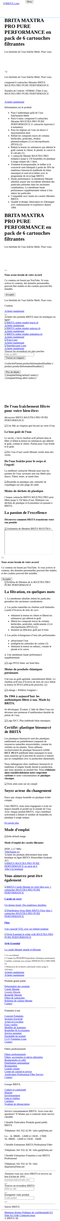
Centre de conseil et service (18, 1071)
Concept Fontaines (13, 1016)
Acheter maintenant (14, 972)
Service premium (13, 1033)
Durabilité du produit (15, 1036)
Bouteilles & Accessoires (17, 1030)
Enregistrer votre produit (16, 1194)
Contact (8, 1003)
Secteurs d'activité (13, 1019)
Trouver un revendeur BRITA (19, 1185)
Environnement (12, 1095)
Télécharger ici (12, 851)
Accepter (10, 294)
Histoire (8, 1092)
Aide (17, 1215)
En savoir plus (11, 823)
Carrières (9, 1101)
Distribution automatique (16, 1063)
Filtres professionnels (15, 1054)
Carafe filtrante (12, 989)
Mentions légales (13, 1212)
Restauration (10, 1065)
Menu (29, 1)
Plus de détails (13, 372)
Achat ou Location (13, 1021)
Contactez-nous (27, 1215)
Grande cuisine (12, 1068)
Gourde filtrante (12, 992)
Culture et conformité (15, 1089)
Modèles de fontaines (15, 1027)
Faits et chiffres (12, 1098)
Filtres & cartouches (14, 997)
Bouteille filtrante (13, 995)
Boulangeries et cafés (15, 1060)
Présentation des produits (17, 986)
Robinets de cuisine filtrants (18, 1000)
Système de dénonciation (17, 1104)
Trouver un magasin (15, 358)
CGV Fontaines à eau (15, 1039)
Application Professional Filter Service (23, 1074)
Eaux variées (10, 1024)
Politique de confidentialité (36, 1212)
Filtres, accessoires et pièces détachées (23, 1057)
